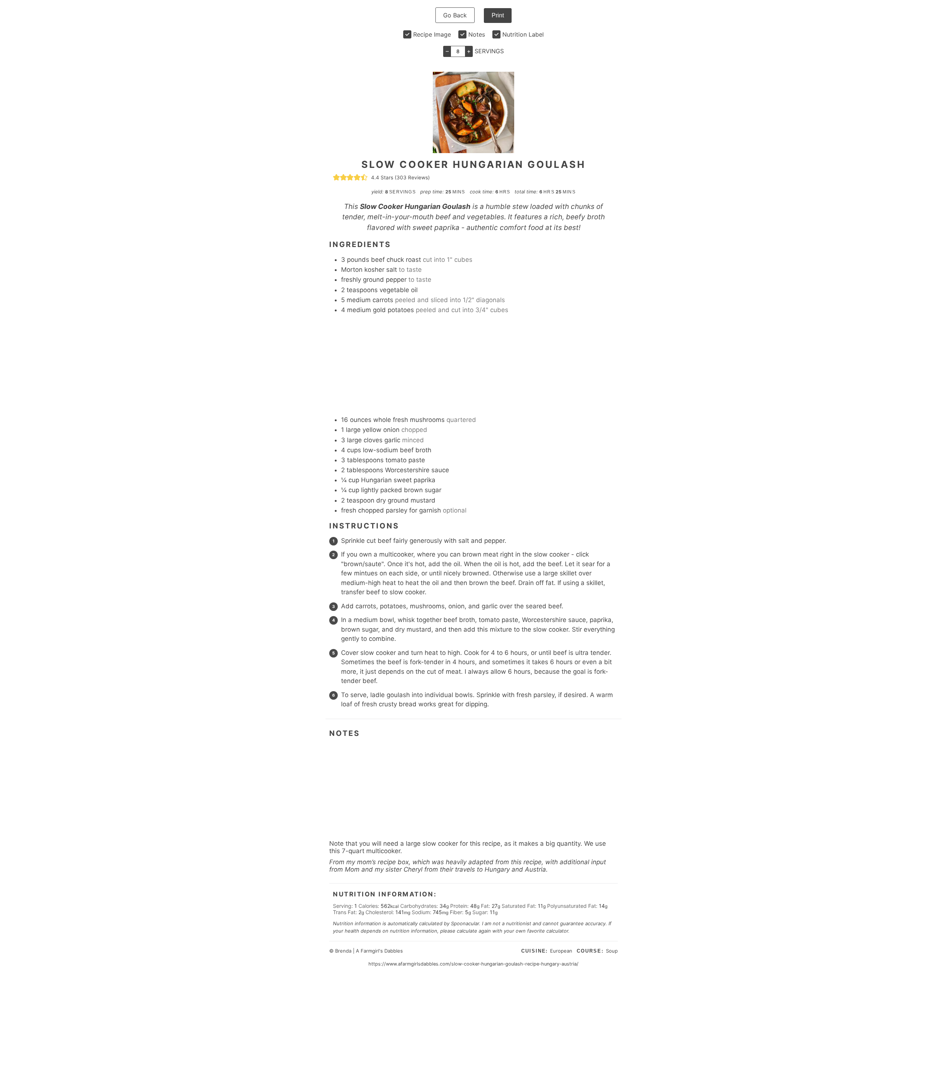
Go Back (455, 15)
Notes (476, 34)
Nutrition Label (523, 34)
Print (498, 15)
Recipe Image (432, 34)
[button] (336, 177)
